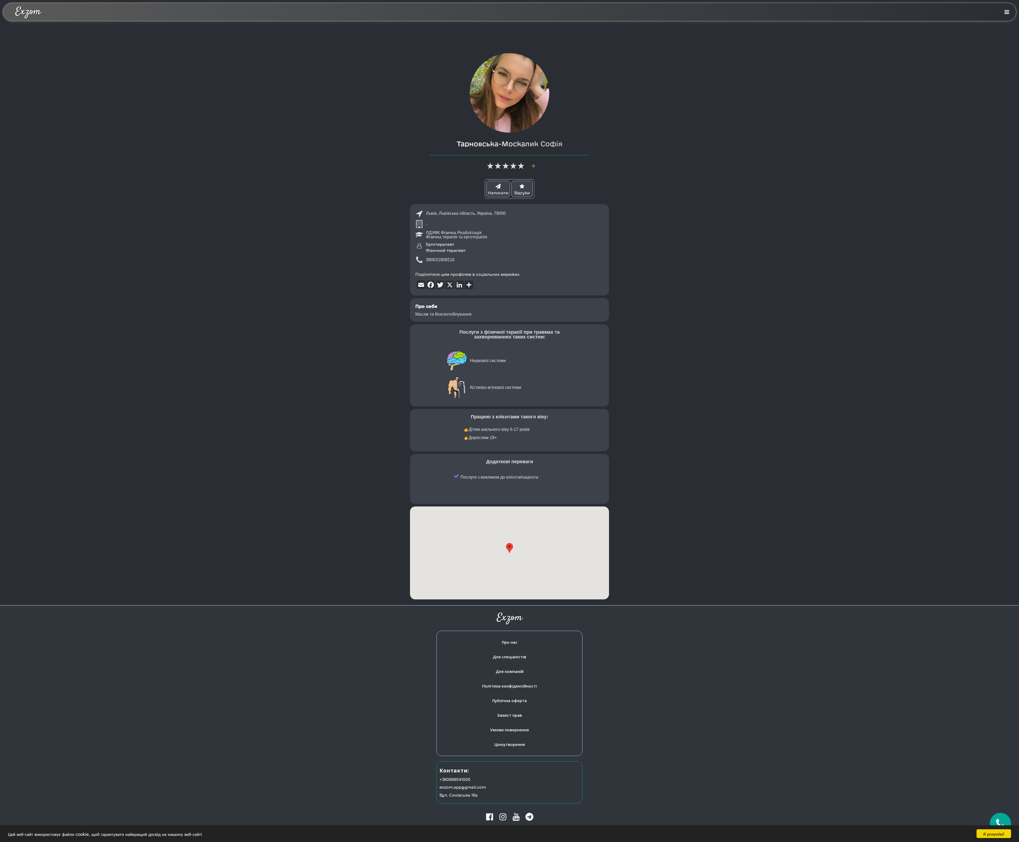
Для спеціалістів (509, 656)
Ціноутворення (509, 744)
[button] (509, 548)
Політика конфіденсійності (509, 686)
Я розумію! (993, 833)
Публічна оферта (509, 700)
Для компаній (510, 671)
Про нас (509, 642)
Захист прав (509, 715)
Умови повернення (509, 729)
